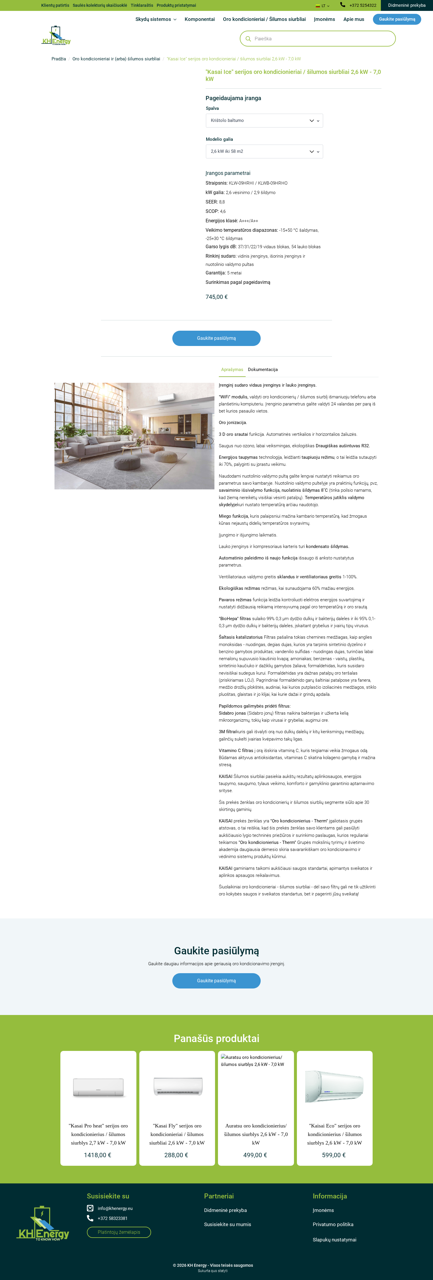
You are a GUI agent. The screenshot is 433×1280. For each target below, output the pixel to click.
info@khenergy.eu (115, 1208)
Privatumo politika (333, 1224)
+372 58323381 (113, 1218)
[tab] (232, 369)
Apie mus (353, 19)
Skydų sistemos (153, 19)
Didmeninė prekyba (225, 1210)
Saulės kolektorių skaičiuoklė (100, 5)
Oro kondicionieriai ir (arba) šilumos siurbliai (116, 59)
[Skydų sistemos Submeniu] (176, 19)
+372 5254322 (363, 5)
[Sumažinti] (209, 310)
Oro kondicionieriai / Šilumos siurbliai (264, 19)
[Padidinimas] (202, 310)
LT (323, 6)
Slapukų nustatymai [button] (334, 1240)
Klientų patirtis (55, 5)
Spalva (212, 108)
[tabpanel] (299, 640)
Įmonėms (324, 19)
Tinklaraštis (142, 5)
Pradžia (59, 59)
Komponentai (200, 19)
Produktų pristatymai (176, 5)
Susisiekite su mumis (227, 1224)
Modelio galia (219, 139)
